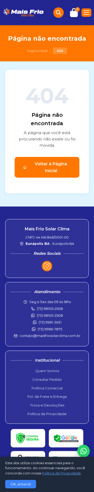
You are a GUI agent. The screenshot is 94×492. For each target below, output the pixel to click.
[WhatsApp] (83, 451)
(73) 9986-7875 (50, 329)
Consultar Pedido (47, 379)
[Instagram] (47, 266)
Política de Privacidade (47, 414)
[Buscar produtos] (58, 12)
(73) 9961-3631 (50, 322)
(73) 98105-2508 (50, 315)
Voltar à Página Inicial (51, 167)
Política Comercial (47, 388)
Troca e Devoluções (47, 405)
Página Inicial (37, 51)
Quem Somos (47, 371)
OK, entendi (20, 484)
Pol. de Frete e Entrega (47, 396)
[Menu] (86, 12)
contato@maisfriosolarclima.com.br (50, 336)
